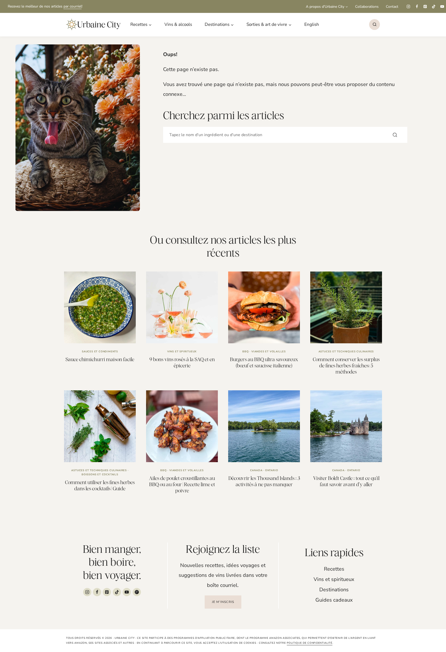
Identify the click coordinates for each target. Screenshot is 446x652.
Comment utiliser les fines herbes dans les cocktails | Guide (100, 485)
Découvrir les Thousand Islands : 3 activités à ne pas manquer (264, 481)
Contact (392, 6)
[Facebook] (416, 6)
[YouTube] (442, 6)
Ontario (271, 470)
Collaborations (367, 6)
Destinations (334, 589)
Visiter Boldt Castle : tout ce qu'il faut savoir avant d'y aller (346, 481)
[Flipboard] (137, 592)
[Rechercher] (395, 135)
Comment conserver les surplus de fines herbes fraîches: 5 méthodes (346, 365)
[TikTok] (433, 6)
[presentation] (100, 307)
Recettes (334, 568)
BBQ (245, 351)
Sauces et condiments (100, 351)
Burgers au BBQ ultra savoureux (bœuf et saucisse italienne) (264, 362)
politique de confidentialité (309, 643)
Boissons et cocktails (100, 474)
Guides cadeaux (334, 599)
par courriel (72, 6)
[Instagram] (408, 6)
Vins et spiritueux (182, 351)
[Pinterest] (425, 6)
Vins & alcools (178, 24)
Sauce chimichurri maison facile (100, 359)
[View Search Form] (374, 24)
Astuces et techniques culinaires (346, 351)
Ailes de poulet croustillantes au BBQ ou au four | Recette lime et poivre (182, 484)
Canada (256, 470)
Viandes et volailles (268, 351)
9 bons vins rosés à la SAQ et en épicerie (182, 362)
